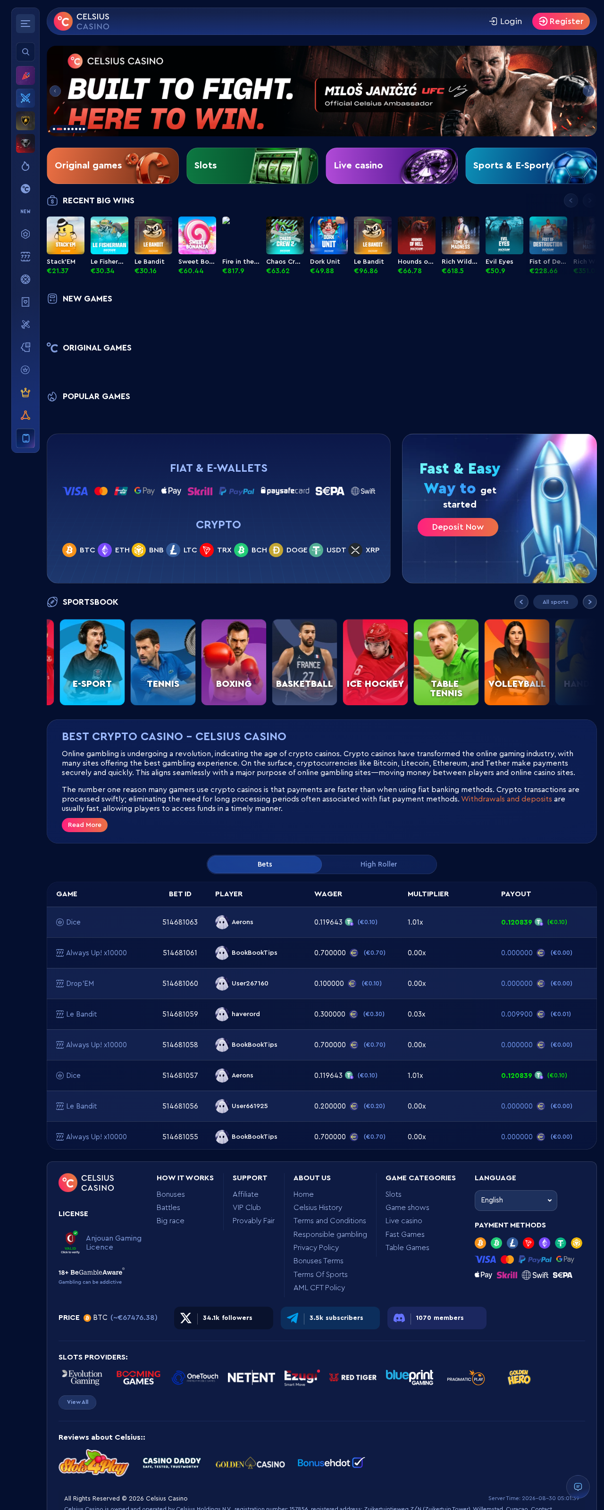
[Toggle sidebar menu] (25, 23)
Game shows (407, 1207)
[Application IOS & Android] (25, 438)
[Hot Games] (25, 166)
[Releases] (25, 211)
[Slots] (25, 256)
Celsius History (318, 1207)
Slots (394, 1194)
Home (304, 1194)
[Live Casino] (25, 301)
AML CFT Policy (319, 1288)
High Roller (379, 864)
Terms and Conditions (330, 1221)
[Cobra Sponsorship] (25, 143)
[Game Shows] (25, 279)
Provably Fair (254, 1221)
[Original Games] (25, 188)
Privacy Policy (316, 1247)
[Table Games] (25, 347)
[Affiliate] (25, 415)
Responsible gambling (330, 1234)
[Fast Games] (25, 324)
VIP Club (247, 1207)
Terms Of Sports (321, 1274)
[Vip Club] (25, 392)
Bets (265, 864)
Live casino (404, 1221)
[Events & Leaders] (25, 75)
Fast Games (405, 1234)
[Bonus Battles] (25, 98)
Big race (171, 1221)
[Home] (81, 21)
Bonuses (171, 1194)
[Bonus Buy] (25, 234)
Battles (168, 1207)
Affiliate (246, 1194)
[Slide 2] (322, 91)
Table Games (407, 1247)
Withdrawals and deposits (506, 799)
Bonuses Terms (319, 1261)
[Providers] (25, 369)
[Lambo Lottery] (25, 120)
